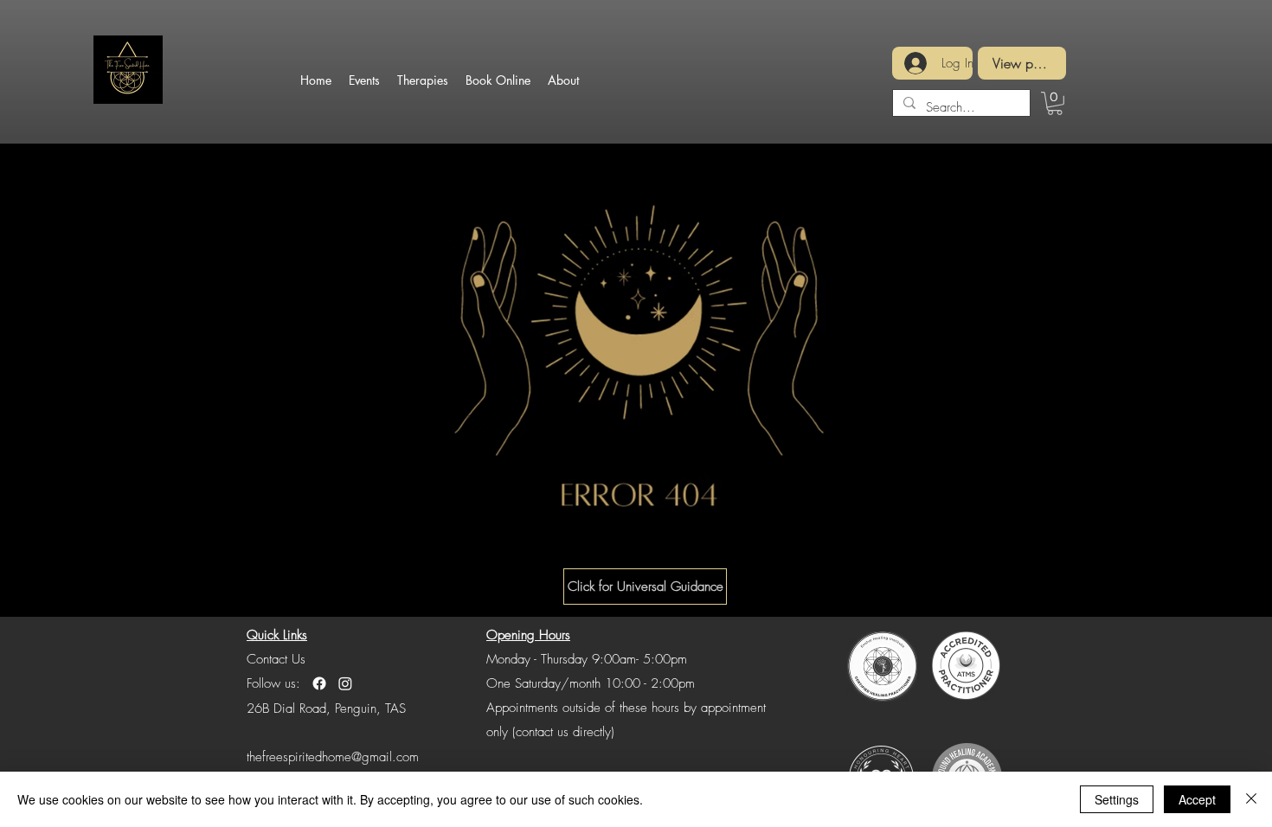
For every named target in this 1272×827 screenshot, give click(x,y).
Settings (1117, 799)
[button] (1055, 103)
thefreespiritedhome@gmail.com (333, 757)
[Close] (1251, 799)
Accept (1197, 799)
